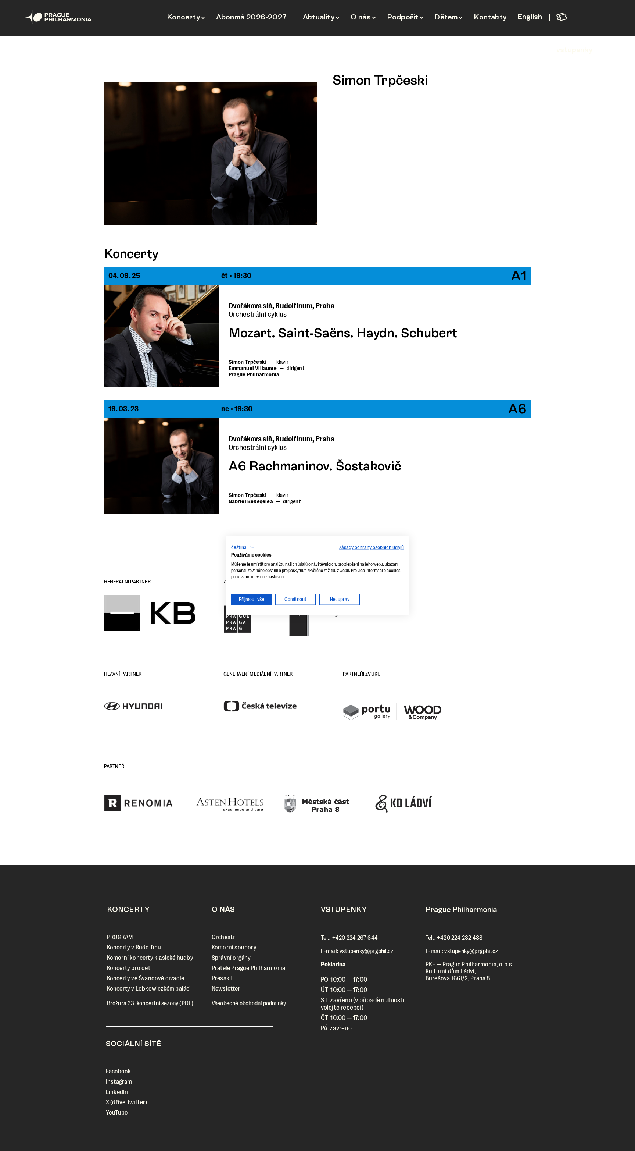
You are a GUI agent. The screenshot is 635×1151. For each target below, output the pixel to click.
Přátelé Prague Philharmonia (248, 968)
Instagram (119, 1081)
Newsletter (226, 988)
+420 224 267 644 (355, 937)
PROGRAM (120, 937)
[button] (243, 547)
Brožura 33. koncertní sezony (143, 1003)
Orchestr (223, 937)
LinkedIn (117, 1091)
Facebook (118, 1071)
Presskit (222, 978)
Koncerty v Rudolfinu (134, 947)
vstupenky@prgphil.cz (366, 951)
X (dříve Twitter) (126, 1102)
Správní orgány (231, 957)
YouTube (117, 1112)
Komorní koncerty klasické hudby (150, 957)
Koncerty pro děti (129, 968)
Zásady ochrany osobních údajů (371, 547)
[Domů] (74, 17)
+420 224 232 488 (459, 937)
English (529, 17)
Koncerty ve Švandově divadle (145, 978)
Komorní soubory (234, 947)
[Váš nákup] (581, 16)
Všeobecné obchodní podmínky (249, 1003)
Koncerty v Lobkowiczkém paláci (149, 988)
